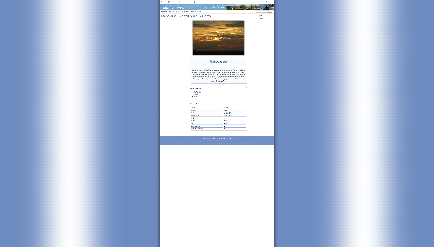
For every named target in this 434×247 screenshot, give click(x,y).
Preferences (201, 2)
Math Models (174, 11)
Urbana (164, 11)
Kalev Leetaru (228, 115)
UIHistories (184, 11)
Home (165, 2)
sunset (196, 96)
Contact (230, 138)
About (204, 138)
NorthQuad (197, 91)
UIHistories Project (220, 141)
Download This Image (219, 61)
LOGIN (270, 2)
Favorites (174, 2)
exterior (196, 94)
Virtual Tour (196, 11)
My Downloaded (187, 2)
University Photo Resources (253, 143)
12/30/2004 (227, 112)
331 (225, 118)
